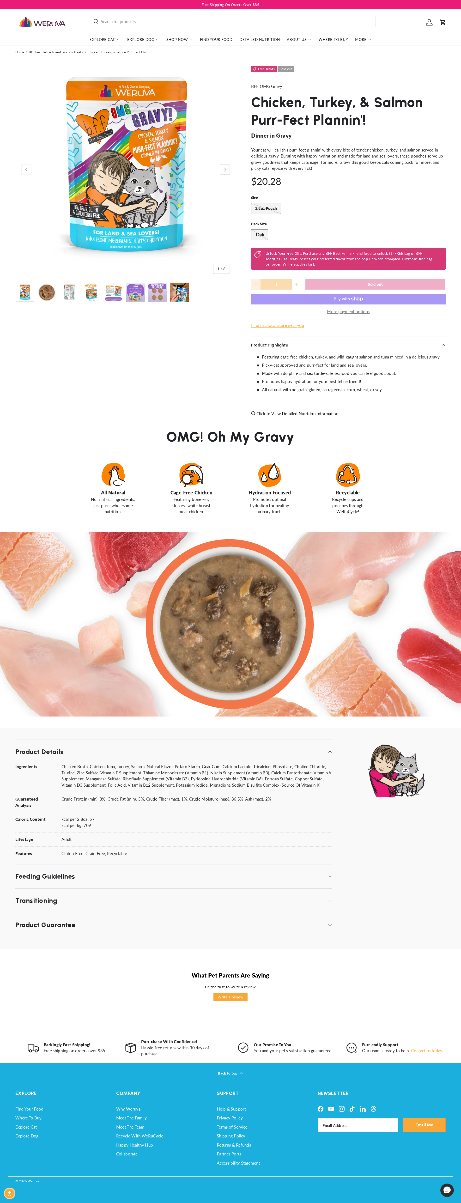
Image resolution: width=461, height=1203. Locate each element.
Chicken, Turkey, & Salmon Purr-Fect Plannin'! (118, 52)
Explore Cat (102, 39)
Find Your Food (216, 39)
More (360, 39)
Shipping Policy (231, 1135)
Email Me (424, 1124)
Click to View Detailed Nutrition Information (296, 413)
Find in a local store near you (277, 325)
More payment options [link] (348, 311)
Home (19, 52)
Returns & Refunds (234, 1145)
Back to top (228, 1073)
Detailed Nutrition (260, 39)
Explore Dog (140, 39)
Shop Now (177, 39)
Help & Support (231, 1109)
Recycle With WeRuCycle (139, 1135)
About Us (296, 39)
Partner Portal (230, 1153)
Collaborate (127, 1153)
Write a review (230, 997)
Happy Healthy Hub (134, 1145)
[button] (442, 22)
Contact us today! (427, 1050)
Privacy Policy (230, 1117)
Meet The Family (131, 1117)
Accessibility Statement (238, 1163)
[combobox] (232, 21)
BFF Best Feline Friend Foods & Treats (56, 52)
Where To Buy (333, 39)
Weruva (33, 1181)
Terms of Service (232, 1127)
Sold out (375, 284)
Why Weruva (128, 1109)
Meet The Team (130, 1127)
